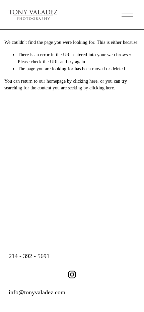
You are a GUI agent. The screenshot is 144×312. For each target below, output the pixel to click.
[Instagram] (72, 274)
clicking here (85, 81)
